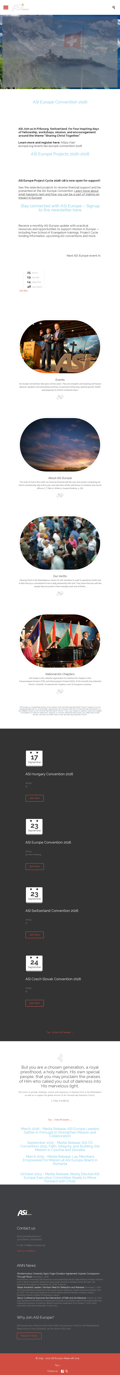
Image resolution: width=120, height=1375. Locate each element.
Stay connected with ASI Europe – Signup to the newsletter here (60, 208)
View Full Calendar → (63, 1032)
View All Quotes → (63, 1120)
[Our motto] (60, 542)
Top (57, 1365)
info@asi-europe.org (34, 1245)
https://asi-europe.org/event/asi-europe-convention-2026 (50, 144)
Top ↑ (49, 1032)
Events (60, 379)
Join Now (23, 291)
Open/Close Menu (6, 7)
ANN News (26, 1265)
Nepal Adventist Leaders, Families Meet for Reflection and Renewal (50, 1287)
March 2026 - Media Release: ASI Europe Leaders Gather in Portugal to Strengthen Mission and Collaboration (60, 1132)
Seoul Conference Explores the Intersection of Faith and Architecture (51, 1298)
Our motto (60, 576)
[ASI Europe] (61, 7)
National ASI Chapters (60, 674)
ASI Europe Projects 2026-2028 (60, 154)
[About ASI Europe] (60, 444)
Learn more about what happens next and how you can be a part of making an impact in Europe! (58, 194)
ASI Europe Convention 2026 (60, 102)
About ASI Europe (60, 478)
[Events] (60, 346)
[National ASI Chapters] (60, 640)
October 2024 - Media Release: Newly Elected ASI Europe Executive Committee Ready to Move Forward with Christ (59, 1177)
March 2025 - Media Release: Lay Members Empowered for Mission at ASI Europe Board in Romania (60, 1160)
